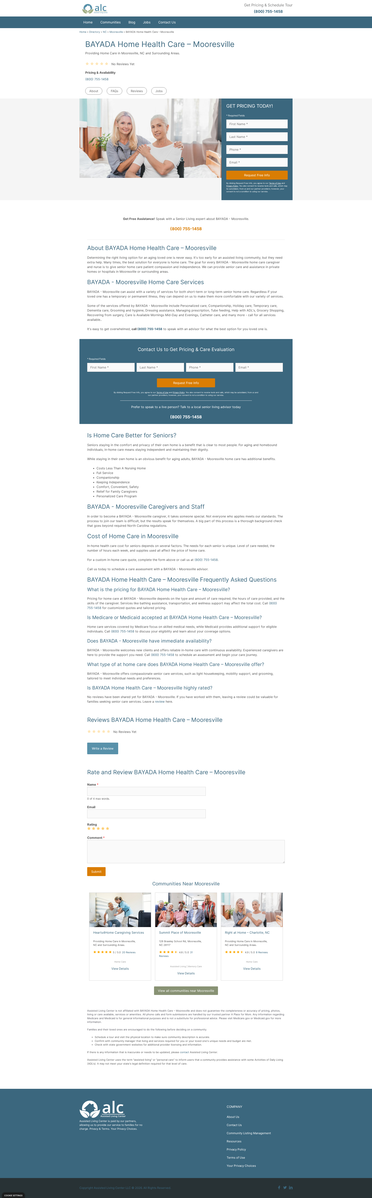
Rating (92, 824)
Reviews (137, 91)
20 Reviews (129, 952)
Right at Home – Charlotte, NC (247, 932)
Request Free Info (257, 175)
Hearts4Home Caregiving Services (118, 932)
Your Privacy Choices (241, 1166)
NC (105, 31)
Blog (131, 22)
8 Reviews (262, 952)
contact (184, 1052)
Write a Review (103, 748)
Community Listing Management (249, 1133)
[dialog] (13, 1195)
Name (92, 784)
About (93, 91)
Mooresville (116, 31)
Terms (105, 1128)
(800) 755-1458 (96, 79)
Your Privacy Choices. (124, 1128)
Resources (234, 1141)
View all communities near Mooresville (186, 991)
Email (91, 807)
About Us (233, 1117)
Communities (110, 22)
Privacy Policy (232, 186)
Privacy (94, 1128)
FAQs (114, 91)
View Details (120, 969)
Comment (96, 838)
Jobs (147, 22)
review (160, 701)
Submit (96, 872)
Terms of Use (275, 183)
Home (88, 22)
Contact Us (167, 22)
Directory (94, 31)
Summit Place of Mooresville (180, 932)
